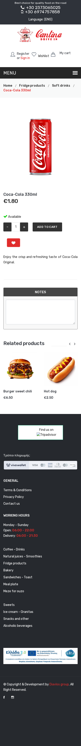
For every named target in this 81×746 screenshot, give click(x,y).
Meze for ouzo (13, 591)
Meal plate (10, 584)
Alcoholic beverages (17, 626)
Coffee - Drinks (14, 549)
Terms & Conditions (17, 490)
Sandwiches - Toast (17, 577)
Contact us (11, 504)
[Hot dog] (61, 369)
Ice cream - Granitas (18, 612)
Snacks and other (16, 619)
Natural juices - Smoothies (22, 556)
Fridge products (14, 563)
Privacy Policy (13, 497)
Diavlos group (59, 684)
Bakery (8, 570)
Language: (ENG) (40, 19)
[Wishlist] (13, 242)
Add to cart (47, 227)
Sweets (9, 605)
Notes (40, 292)
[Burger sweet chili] (20, 369)
